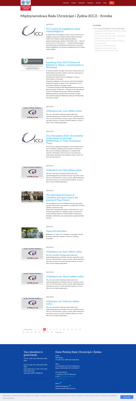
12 (72, 329)
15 (23, 332)
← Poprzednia (27, 329)
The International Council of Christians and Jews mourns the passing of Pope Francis (62, 197)
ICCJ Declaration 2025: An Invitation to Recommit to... (110, 36)
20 (44, 332)
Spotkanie (82, 3)
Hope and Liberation (56, 231)
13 (76, 329)
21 (48, 332)
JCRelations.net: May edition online (64, 170)
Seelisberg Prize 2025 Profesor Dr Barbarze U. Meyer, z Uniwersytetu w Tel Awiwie (64, 65)
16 (27, 332)
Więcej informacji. (9, 398)
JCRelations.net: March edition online (65, 276)
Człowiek (66, 3)
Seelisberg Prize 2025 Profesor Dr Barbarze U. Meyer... (110, 31)
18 (35, 332)
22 (52, 332)
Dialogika (90, 3)
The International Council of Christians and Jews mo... (110, 41)
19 (40, 332)
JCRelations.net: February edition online (106, 50)
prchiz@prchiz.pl (60, 378)
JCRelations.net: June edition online (64, 111)
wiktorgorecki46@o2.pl (67, 376)
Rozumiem (127, 397)
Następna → (59, 332)
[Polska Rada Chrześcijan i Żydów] (25, 6)
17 (31, 332)
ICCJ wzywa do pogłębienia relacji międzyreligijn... (110, 28)
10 (64, 329)
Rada (104, 3)
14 (80, 329)
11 (68, 329)
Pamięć (74, 3)
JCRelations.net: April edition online (64, 252)
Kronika (98, 3)
